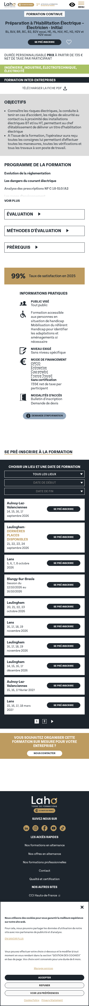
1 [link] (37, 721)
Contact (44, 870)
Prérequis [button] (18, 247)
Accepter (44, 977)
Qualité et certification (44, 879)
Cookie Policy (31, 1000)
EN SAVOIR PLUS (14, 938)
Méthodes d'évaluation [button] (34, 230)
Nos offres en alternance (44, 853)
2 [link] (44, 721)
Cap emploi (39, 372)
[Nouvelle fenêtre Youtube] (54, 828)
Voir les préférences (44, 993)
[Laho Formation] (10, 4)
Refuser (44, 985)
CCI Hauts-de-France (43, 895)
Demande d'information (47, 415)
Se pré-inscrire (45, 42)
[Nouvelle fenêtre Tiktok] (63, 828)
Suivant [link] (52, 721)
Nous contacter (45, 753)
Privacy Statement (52, 1000)
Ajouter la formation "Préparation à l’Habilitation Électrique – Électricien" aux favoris (69, 42)
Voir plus (12, 201)
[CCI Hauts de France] (26, 4)
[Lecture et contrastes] (72, 5)
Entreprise (39, 367)
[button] (82, 907)
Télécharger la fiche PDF (42, 88)
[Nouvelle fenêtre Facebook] (44, 828)
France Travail (41, 376)
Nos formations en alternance (45, 845)
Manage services (43, 968)
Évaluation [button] (20, 214)
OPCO (35, 363)
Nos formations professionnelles (44, 862)
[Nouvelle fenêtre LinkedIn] (26, 828)
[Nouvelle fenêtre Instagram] (35, 828)
